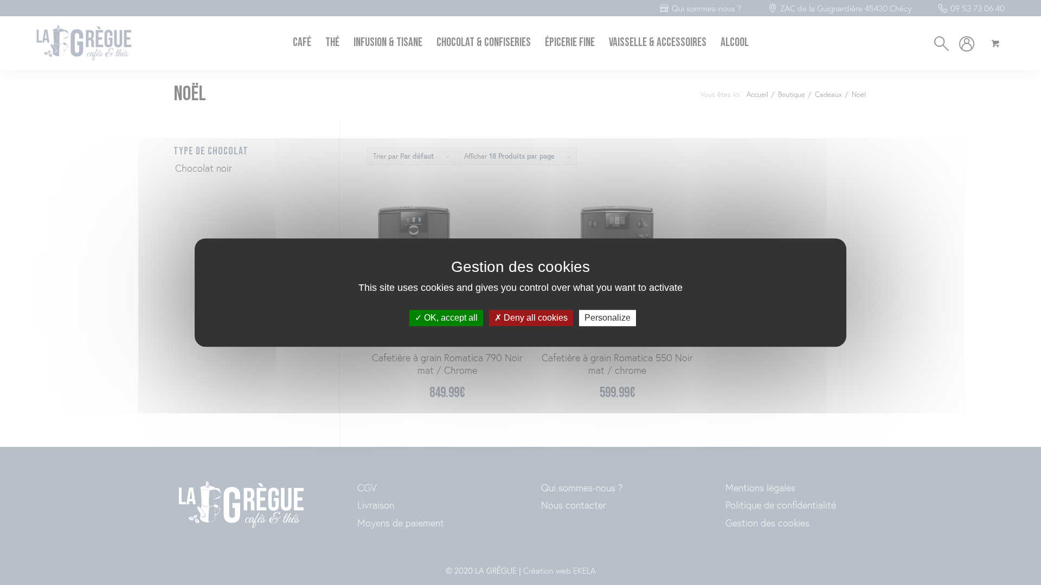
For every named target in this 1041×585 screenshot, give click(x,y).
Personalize (607, 318)
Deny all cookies (535, 318)
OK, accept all (450, 318)
